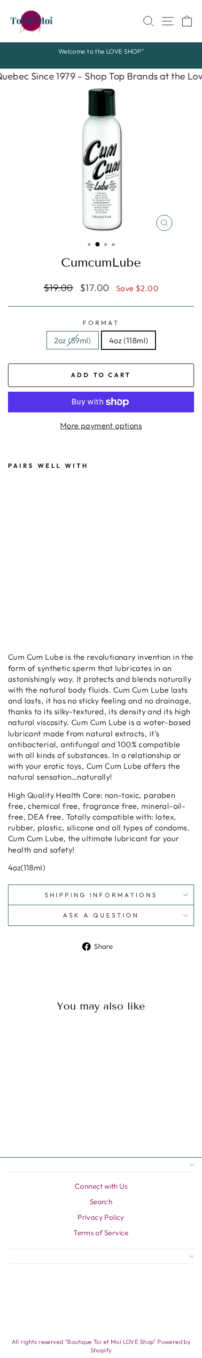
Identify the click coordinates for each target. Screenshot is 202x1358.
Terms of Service (101, 1232)
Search (101, 1201)
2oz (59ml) (72, 340)
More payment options (101, 425)
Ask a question (101, 915)
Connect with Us (101, 1186)
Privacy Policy (101, 1217)
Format (101, 322)
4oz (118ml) (128, 340)
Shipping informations (101, 895)
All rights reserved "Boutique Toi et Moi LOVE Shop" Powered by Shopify (101, 1346)
